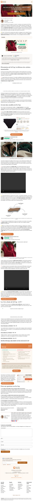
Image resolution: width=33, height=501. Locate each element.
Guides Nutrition (20, 485)
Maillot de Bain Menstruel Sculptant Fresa (11, 236)
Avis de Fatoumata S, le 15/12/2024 (7, 325)
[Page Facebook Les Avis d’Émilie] (15, 420)
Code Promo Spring (20, 409)
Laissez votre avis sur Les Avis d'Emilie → (16, 477)
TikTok (15, 59)
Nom (2, 438)
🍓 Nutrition (9, 464)
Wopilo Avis (3, 410)
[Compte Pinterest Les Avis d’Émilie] (16, 420)
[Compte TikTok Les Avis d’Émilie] (12, 420)
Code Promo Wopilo (20, 410)
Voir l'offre (16, 13)
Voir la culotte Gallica (16, 134)
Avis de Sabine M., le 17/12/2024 (6, 332)
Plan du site (2, 490)
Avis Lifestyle (29, 487)
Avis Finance (28, 490)
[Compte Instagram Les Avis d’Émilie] (11, 420)
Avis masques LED (12, 488)
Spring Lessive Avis (4, 409)
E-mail (2, 441)
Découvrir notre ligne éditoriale (5, 63)
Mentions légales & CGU (16, 495)
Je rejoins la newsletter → (22, 462)
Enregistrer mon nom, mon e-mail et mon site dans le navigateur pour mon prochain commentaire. (15, 449)
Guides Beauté (11, 487)
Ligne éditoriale (3, 486)
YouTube (18, 59)
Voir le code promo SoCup (6, 383)
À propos (2, 485)
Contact (2, 487)
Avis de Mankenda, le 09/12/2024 (6, 338)
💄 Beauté (4, 464)
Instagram (12, 59)
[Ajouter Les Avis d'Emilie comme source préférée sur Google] (16, 56)
